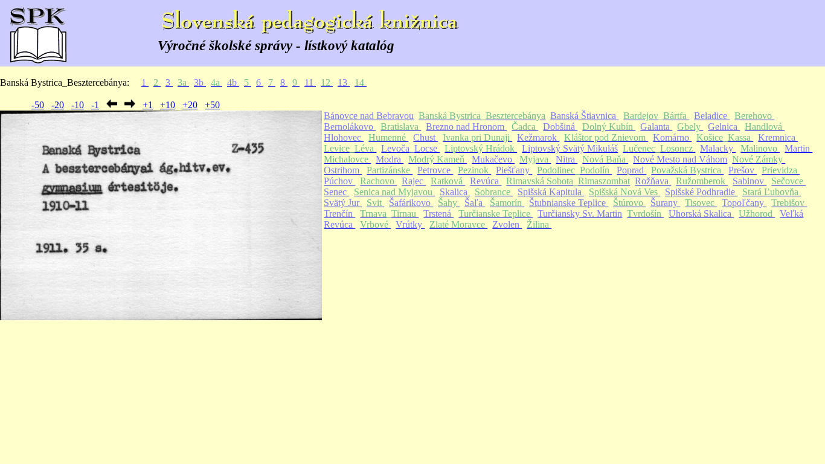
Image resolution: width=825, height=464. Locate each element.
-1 (95, 105)
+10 (167, 105)
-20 (57, 105)
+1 (148, 105)
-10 (77, 105)
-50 (37, 105)
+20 (189, 105)
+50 (212, 105)
